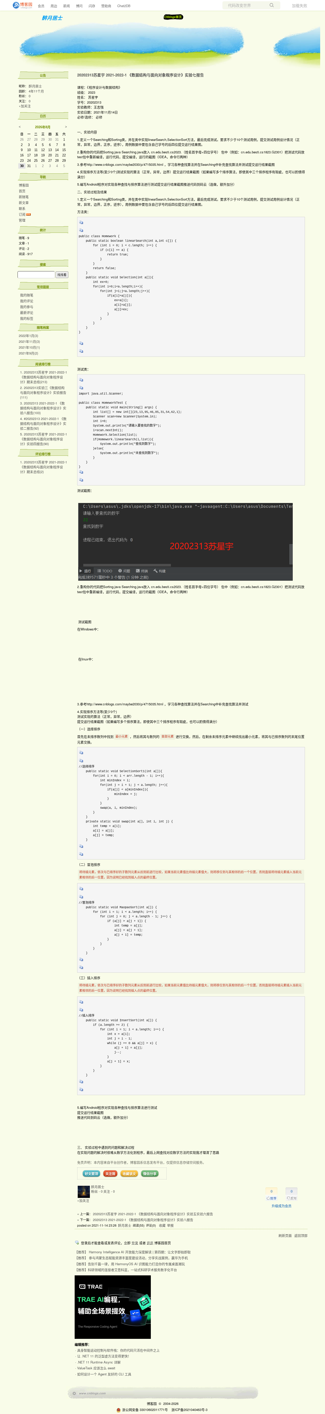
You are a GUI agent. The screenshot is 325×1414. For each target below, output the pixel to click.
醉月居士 (52, 17)
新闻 (66, 5)
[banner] (20, 5)
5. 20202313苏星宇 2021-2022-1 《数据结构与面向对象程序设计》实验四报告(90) (43, 439)
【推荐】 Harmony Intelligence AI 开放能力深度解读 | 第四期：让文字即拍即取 (133, 1251)
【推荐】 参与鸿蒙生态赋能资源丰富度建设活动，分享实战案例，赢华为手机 (131, 1257)
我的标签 (26, 318)
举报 (170, 1225)
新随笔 (24, 196)
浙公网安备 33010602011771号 (145, 1409)
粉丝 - (97, 1191)
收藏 (162, 1225)
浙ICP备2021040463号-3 (189, 1409)
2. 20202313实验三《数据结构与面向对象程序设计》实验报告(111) (43, 392)
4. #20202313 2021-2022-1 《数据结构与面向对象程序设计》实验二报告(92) (43, 423)
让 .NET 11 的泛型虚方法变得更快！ (104, 1356)
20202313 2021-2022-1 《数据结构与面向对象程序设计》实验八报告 (143, 1219)
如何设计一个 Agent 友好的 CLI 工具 (104, 1374)
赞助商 (106, 5)
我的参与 (26, 306)
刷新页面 (285, 1235)
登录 (135, 1242)
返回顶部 (300, 1235)
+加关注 (25, 105)
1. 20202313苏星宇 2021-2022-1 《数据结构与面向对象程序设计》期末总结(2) (43, 467)
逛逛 (150, 1242)
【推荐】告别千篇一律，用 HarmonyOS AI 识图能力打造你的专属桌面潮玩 (130, 1263)
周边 (54, 5)
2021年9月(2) (28, 353)
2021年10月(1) (29, 347)
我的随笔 (26, 294)
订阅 (22, 214)
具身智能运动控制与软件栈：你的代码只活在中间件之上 (118, 1350)
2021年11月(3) (29, 341)
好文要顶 (91, 1173)
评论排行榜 (43, 454)
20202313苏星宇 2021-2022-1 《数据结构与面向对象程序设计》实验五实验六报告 (153, 1213)
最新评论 (26, 312)
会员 (41, 5)
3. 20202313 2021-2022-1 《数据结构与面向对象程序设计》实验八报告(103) (43, 408)
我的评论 (26, 300)
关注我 (110, 1173)
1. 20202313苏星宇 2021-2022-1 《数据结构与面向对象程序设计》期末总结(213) (43, 377)
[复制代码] (81, 224)
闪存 (92, 5)
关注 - (109, 1191)
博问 (79, 5)
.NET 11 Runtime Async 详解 (99, 1362)
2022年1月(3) (28, 335)
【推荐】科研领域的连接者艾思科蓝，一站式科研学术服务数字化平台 (126, 1269)
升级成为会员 (281, 1205)
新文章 (24, 202)
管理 (22, 220)
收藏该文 (129, 1173)
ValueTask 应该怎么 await (96, 1368)
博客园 (24, 185)
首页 (22, 190)
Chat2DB (124, 5)
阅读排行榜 (43, 364)
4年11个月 (36, 91)
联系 (22, 208)
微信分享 (149, 1173)
